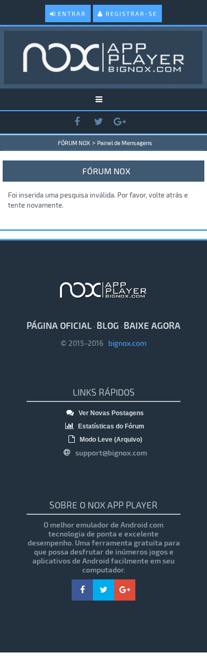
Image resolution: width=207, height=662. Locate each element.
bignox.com (125, 342)
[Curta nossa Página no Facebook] (77, 122)
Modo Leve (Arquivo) (110, 439)
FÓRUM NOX (74, 142)
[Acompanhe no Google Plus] (119, 122)
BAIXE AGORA (152, 325)
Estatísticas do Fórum (110, 426)
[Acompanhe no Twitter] (98, 122)
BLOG (108, 325)
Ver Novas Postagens (110, 413)
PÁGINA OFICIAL (59, 325)
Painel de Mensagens (124, 142)
